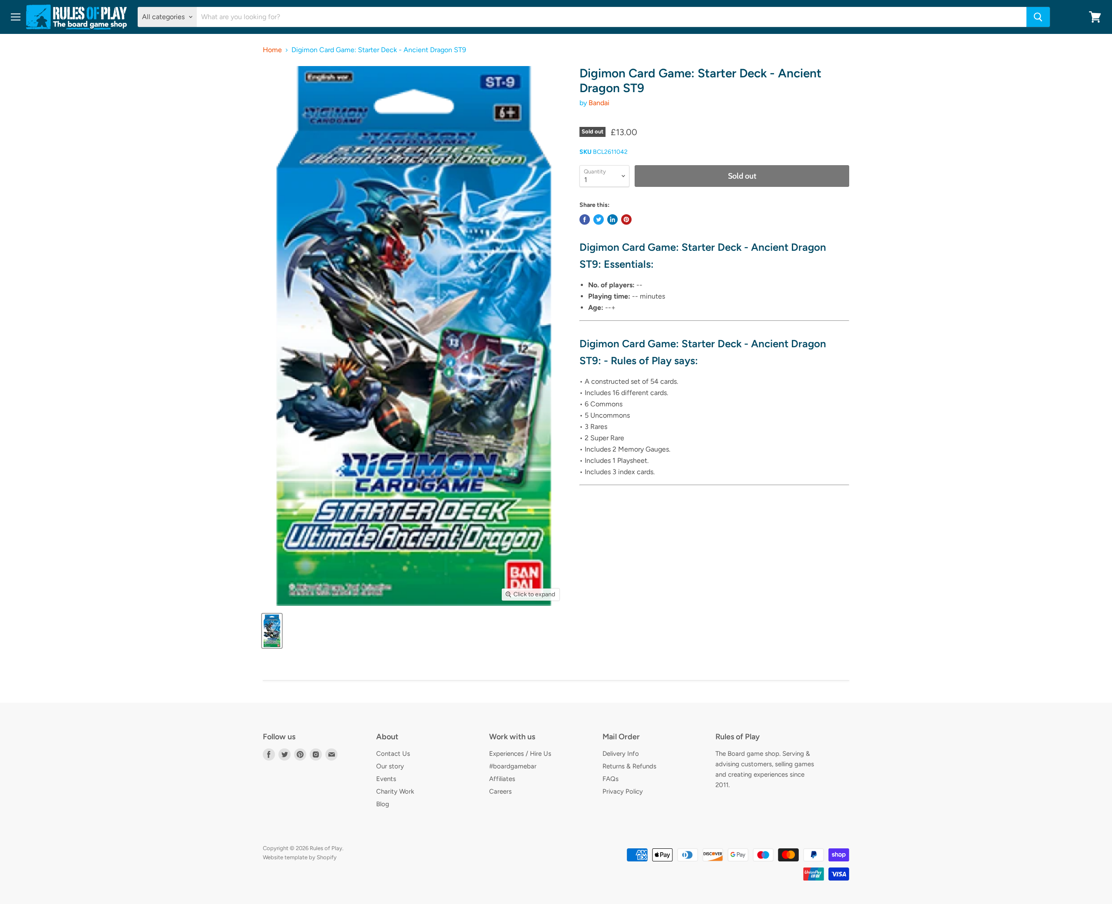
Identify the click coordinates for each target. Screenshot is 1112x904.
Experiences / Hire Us (520, 754)
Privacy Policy (622, 791)
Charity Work (395, 791)
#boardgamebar (512, 766)
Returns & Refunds (629, 766)
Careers (500, 791)
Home (272, 50)
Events (386, 779)
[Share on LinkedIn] (612, 219)
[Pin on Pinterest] (626, 219)
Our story (390, 766)
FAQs (610, 779)
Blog (382, 804)
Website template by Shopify (300, 857)
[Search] (1038, 17)
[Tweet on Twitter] (598, 219)
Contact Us (393, 754)
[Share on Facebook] (584, 219)
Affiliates (502, 779)
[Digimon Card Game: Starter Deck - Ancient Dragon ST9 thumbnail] (272, 631)
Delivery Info (620, 754)
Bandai (599, 103)
